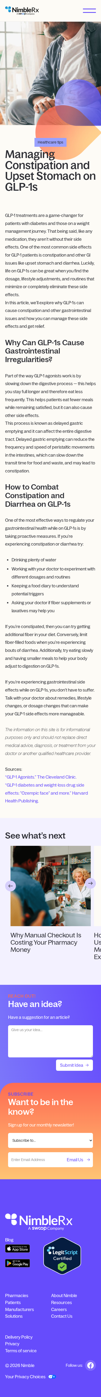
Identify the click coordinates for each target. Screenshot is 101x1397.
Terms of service (21, 1350)
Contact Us (61, 1316)
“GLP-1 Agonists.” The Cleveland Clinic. (40, 777)
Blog (9, 1239)
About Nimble (64, 1295)
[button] (89, 10)
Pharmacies (16, 1295)
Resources (61, 1302)
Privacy (12, 1343)
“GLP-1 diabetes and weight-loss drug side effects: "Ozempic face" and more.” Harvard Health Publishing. (46, 793)
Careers (59, 1309)
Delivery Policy (19, 1337)
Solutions (14, 1316)
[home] (22, 10)
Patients (13, 1302)
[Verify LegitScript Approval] (62, 1256)
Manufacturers (19, 1309)
